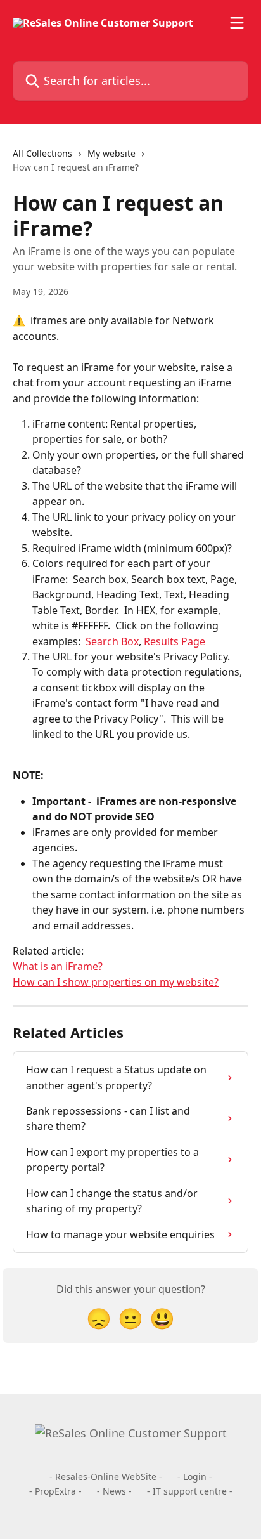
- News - (114, 1491)
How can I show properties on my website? (116, 982)
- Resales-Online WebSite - (105, 1476)
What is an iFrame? (58, 966)
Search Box (112, 641)
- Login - (194, 1476)
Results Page (174, 641)
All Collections (42, 153)
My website (111, 153)
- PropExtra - (55, 1491)
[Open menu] (237, 22)
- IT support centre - (189, 1491)
